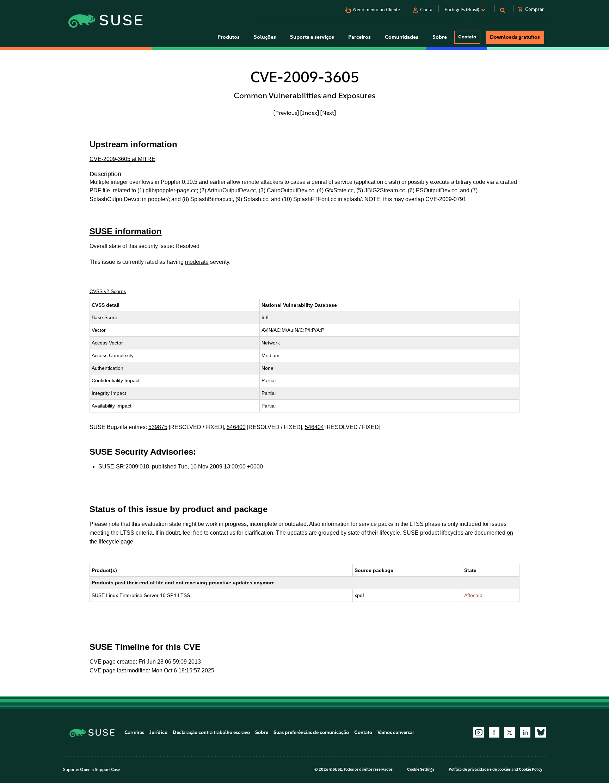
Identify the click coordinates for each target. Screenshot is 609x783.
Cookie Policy (530, 769)
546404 (314, 427)
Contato (467, 37)
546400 (236, 427)
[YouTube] (478, 732)
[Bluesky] (540, 732)
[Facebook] (494, 732)
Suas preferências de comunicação (311, 732)
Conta (426, 9)
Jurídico (158, 732)
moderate (197, 262)
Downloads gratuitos (515, 37)
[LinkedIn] (525, 732)
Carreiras (134, 732)
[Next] (328, 112)
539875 (157, 427)
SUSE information (126, 231)
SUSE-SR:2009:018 (123, 467)
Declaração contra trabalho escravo (211, 732)
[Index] (309, 112)
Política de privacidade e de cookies (480, 769)
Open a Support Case (100, 769)
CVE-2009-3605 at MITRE (122, 159)
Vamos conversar (395, 732)
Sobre (261, 732)
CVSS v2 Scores (108, 291)
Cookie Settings (420, 769)
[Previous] (286, 112)
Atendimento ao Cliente (376, 9)
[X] (509, 732)
